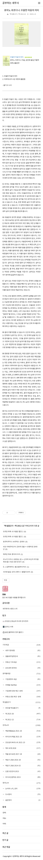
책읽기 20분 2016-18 (22, 760)
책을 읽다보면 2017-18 (22, 754)
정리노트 (21, 783)
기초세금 (21, 645)
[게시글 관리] (12, 512)
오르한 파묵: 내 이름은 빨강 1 (13, 537)
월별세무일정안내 (22, 656)
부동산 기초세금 (22, 662)
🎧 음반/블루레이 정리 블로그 (13, 632)
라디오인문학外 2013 (22, 777)
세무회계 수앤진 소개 (10, 609)
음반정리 (22, 800)
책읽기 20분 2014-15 (22, 765)
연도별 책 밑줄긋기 (22, 708)
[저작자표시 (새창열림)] (27, 513)
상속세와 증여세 (22, 668)
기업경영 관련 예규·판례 (22, 691)
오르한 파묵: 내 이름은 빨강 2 (13, 532)
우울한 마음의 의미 (16, 57)
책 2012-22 (19, 526)
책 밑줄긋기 (8, 526)
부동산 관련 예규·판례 (22, 696)
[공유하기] (9, 512)
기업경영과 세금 (22, 679)
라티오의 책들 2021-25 (22, 736)
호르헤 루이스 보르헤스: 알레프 (14, 542)
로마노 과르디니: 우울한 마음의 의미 (21, 10)
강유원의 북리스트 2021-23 (22, 742)
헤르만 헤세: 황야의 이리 (11, 554)
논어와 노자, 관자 (22, 788)
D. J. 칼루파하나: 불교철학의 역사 (14, 567)
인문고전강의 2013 (22, 771)
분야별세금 (21, 674)
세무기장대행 (22, 650)
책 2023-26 (22, 714)
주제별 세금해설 (22, 685)
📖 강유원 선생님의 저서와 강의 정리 (15, 621)
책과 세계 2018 (22, 748)
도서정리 (22, 794)
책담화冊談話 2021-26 (22, 731)
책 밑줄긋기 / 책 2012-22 (18, 14)
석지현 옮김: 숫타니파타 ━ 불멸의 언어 (16, 572)
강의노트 (21, 725)
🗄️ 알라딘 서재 (8, 627)
